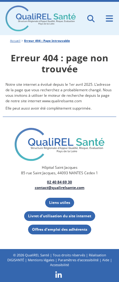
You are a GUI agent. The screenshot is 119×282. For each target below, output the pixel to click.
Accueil (15, 41)
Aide (105, 260)
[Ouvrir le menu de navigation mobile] (109, 18)
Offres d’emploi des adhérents (59, 229)
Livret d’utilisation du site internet (59, 216)
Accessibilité (59, 264)
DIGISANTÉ (15, 260)
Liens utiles (59, 202)
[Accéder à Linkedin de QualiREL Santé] (58, 274)
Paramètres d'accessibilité (78, 260)
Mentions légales (41, 260)
